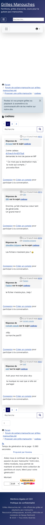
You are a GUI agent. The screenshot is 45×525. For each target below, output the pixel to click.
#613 (40, 192)
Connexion (8, 179)
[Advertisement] (22, 56)
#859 (40, 319)
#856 (40, 238)
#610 (40, 137)
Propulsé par (19, 452)
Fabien (25, 281)
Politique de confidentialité (22, 503)
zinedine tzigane (29, 241)
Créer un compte (23, 179)
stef (24, 364)
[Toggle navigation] (6, 29)
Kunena (28, 452)
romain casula (28, 321)
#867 (40, 362)
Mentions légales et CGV (21, 499)
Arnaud (26, 139)
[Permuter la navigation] (3, 19)
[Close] (40, 100)
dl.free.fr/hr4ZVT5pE (15, 153)
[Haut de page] (41, 520)
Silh (24, 195)
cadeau (27, 144)
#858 (40, 278)
